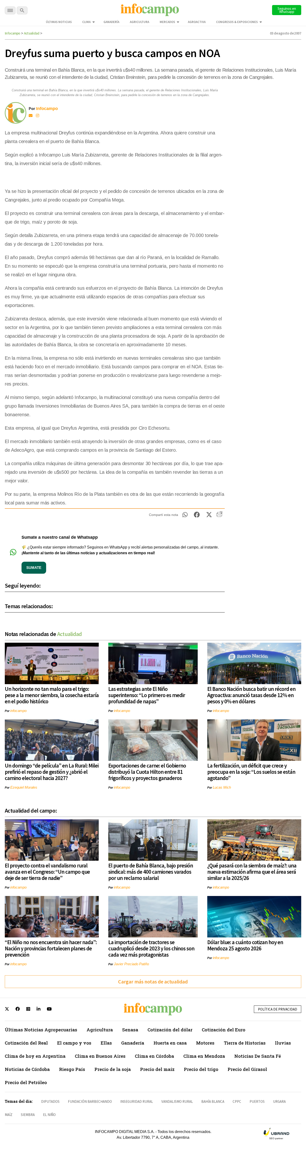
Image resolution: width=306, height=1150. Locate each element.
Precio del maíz (157, 1069)
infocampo (18, 711)
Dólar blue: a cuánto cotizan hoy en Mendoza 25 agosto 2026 (245, 945)
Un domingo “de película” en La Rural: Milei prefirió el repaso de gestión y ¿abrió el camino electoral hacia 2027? (51, 771)
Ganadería (111, 22)
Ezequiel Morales (23, 787)
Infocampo (12, 33)
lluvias (283, 1043)
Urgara (279, 1101)
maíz (8, 1114)
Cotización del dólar (170, 1030)
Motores (205, 1043)
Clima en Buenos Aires (100, 1056)
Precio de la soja (112, 1069)
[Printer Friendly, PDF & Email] (219, 516)
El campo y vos (74, 1043)
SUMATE (33, 568)
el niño (49, 1114)
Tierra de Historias (245, 1043)
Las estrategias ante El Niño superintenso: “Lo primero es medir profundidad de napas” (146, 695)
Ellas (106, 1043)
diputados (50, 1101)
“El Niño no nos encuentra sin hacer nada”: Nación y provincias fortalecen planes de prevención (51, 948)
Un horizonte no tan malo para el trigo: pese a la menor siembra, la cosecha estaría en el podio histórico (52, 695)
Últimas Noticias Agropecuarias (41, 1030)
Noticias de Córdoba (27, 1069)
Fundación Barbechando (90, 1101)
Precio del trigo (201, 1069)
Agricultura (139, 22)
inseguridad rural (136, 1101)
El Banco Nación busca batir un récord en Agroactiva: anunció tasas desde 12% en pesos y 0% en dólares (251, 695)
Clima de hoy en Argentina (35, 1056)
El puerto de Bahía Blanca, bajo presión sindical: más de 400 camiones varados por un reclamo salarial (150, 871)
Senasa (130, 1030)
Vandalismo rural (177, 1101)
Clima (86, 22)
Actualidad (31, 33)
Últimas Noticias (59, 22)
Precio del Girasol (247, 1069)
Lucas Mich (222, 787)
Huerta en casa (170, 1043)
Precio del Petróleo (26, 1082)
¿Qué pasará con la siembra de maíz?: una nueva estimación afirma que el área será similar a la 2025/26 (251, 871)
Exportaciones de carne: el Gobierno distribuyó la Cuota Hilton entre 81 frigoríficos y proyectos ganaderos (147, 771)
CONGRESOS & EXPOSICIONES (237, 22)
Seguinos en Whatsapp (287, 10)
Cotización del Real (26, 1043)
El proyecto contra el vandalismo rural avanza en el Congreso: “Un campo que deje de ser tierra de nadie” (47, 871)
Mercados (167, 22)
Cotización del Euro (223, 1030)
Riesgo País (72, 1069)
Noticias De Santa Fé (257, 1056)
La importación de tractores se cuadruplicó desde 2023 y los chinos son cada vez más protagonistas (151, 948)
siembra (28, 1114)
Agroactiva (197, 22)
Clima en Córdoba (154, 1056)
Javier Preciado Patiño (131, 964)
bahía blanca (212, 1101)
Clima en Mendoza (204, 1056)
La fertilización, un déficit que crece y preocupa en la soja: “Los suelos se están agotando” (251, 771)
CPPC (237, 1101)
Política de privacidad (277, 1009)
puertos (257, 1101)
